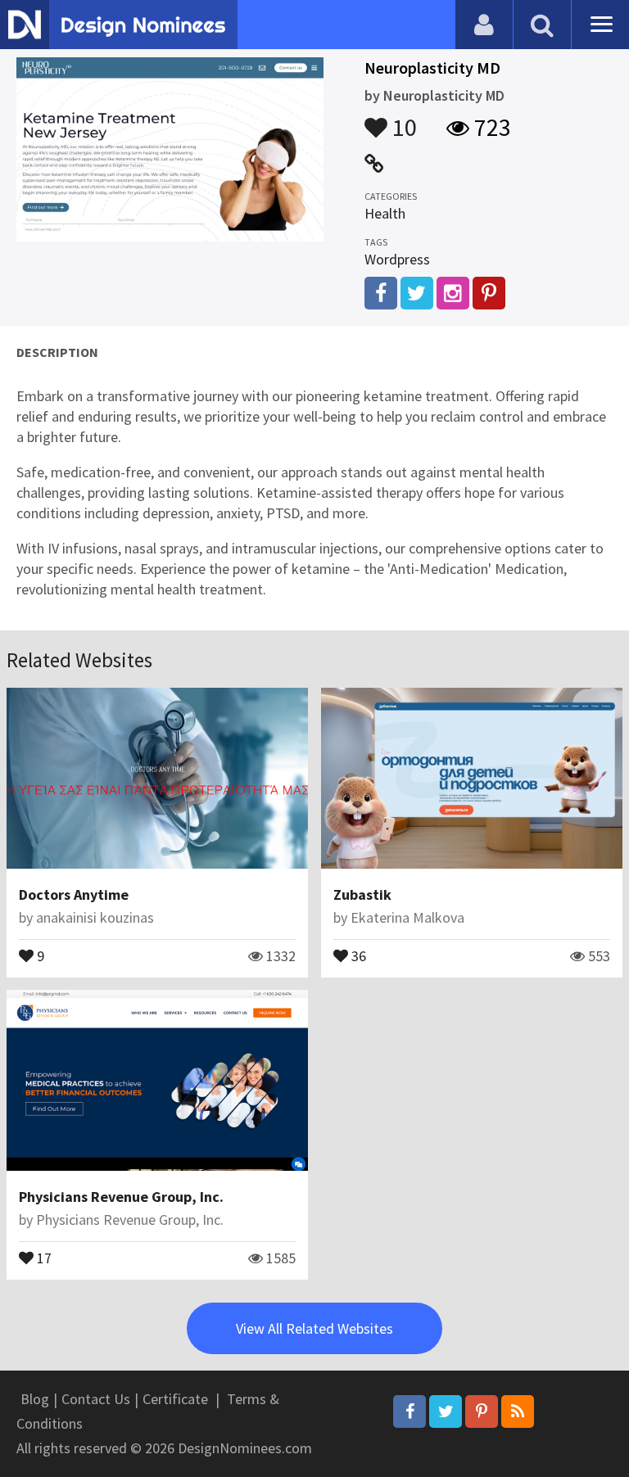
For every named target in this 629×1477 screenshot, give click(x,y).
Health (384, 213)
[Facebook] (409, 1411)
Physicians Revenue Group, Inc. (121, 1196)
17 (43, 1257)
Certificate (175, 1398)
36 (357, 954)
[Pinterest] (481, 1411)
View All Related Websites (314, 1328)
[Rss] (517, 1411)
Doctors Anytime (74, 894)
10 (402, 119)
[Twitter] (445, 1411)
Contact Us (95, 1398)
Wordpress (397, 259)
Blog (34, 1398)
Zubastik (362, 894)
